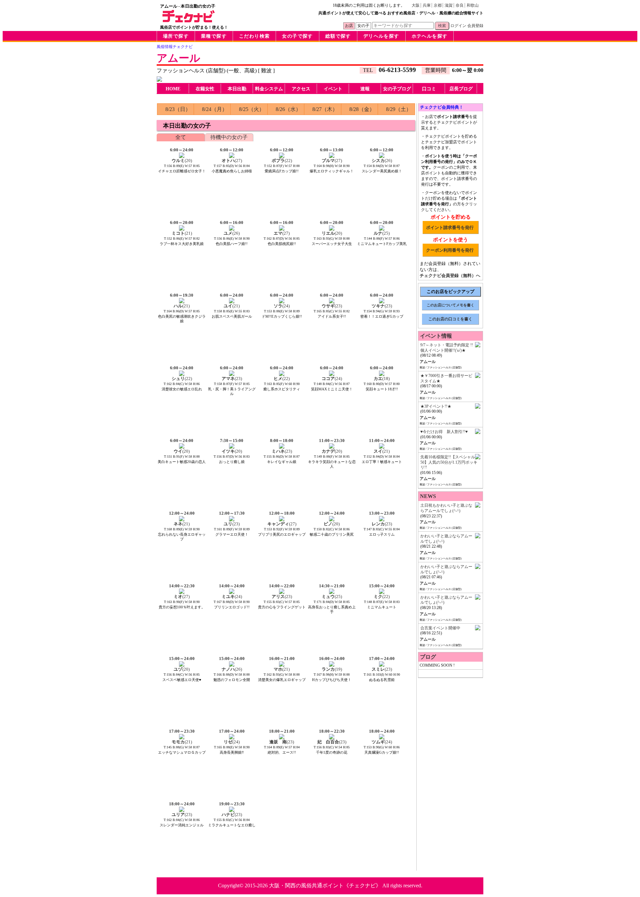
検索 (442, 25)
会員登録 (475, 25)
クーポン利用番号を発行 (450, 250)
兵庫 (427, 5)
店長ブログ (461, 88)
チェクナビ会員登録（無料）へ (450, 275)
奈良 (460, 5)
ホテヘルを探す (430, 36)
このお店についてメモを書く (450, 305)
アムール (178, 58)
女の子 (363, 25)
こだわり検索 (254, 36)
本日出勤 (237, 88)
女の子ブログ (397, 88)
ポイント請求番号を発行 (450, 227)
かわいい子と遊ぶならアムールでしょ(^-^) (446, 539)
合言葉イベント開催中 (440, 628)
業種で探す (214, 36)
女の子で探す (297, 36)
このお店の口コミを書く (450, 319)
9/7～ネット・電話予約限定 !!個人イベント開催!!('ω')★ (446, 348)
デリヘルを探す (381, 36)
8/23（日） (178, 109)
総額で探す (338, 36)
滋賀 (449, 5)
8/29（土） (398, 109)
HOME (173, 88)
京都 (438, 5)
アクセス (301, 88)
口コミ (429, 88)
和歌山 (473, 5)
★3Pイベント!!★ (435, 406)
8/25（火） (251, 109)
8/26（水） (288, 109)
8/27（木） (325, 109)
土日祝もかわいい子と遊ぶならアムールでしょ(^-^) (446, 508)
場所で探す (176, 36)
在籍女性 (205, 88)
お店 (349, 25)
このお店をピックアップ (450, 291)
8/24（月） (214, 109)
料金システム (269, 88)
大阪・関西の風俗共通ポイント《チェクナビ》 (325, 885)
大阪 (416, 5)
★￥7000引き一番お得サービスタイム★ (446, 378)
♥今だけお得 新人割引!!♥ (444, 431)
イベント (333, 88)
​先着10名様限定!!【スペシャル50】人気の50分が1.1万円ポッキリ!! (448, 462)
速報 (365, 88)
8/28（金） (362, 109)
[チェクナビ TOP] (188, 21)
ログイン (458, 25)
